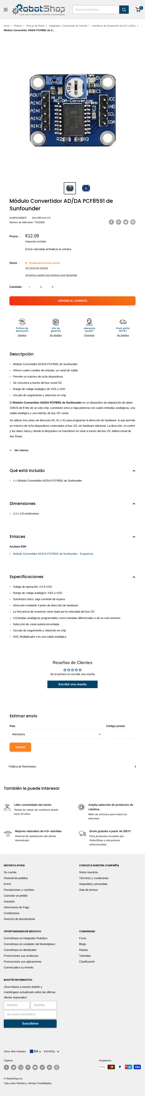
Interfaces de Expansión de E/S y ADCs (114, 25)
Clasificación (87, 961)
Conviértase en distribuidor (20, 949)
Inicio (7, 25)
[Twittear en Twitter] (125, 222)
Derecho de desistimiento (19, 919)
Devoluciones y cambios (19, 889)
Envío (7, 883)
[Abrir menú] (6, 9)
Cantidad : (16, 286)
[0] (138, 9)
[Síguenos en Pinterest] (28, 1067)
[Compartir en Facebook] (111, 222)
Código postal (115, 726)
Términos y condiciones (94, 878)
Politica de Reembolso (22, 766)
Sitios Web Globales (15, 1051)
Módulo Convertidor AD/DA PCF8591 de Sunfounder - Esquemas (53, 553)
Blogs (82, 944)
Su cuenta (10, 872)
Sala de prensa (88, 889)
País (12, 726)
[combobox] (95, 9)
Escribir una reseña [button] (72, 684)
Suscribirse (30, 1023)
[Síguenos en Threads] (56, 1067)
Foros (82, 938)
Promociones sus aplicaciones (23, 961)
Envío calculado (35, 249)
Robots (18, 25)
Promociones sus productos (21, 955)
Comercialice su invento (18, 967)
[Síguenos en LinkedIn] (49, 1067)
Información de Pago (16, 907)
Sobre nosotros (88, 872)
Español (50, 1051)
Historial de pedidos (16, 878)
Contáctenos (11, 913)
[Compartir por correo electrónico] (133, 222)
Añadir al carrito (72, 300)
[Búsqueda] (124, 9)
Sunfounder (17, 217)
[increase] (52, 287)
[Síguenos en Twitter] (13, 1067)
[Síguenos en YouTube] (35, 1067)
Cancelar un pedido (16, 895)
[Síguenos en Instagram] (20, 1067)
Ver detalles (56, 335)
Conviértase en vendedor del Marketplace (29, 944)
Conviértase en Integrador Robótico (25, 938)
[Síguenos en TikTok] (42, 1067)
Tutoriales (85, 955)
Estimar (20, 747)
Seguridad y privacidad (93, 883)
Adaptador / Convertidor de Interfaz (68, 25)
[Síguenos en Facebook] (6, 1067)
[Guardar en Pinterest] (118, 222)
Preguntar (89, 335)
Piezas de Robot (35, 25)
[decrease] (29, 287)
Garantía (9, 901)
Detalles (22, 335)
